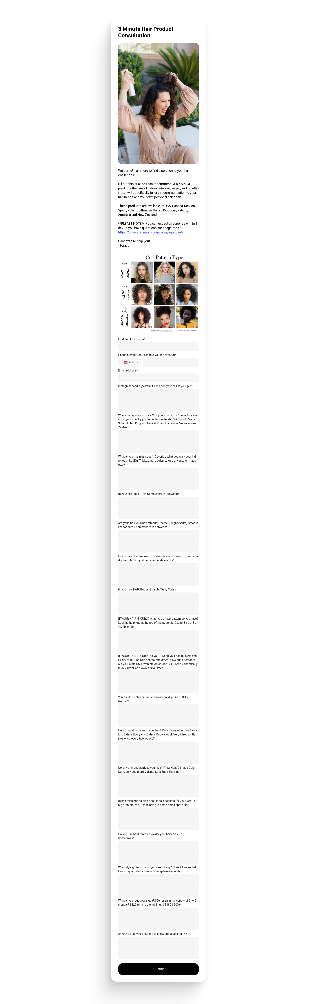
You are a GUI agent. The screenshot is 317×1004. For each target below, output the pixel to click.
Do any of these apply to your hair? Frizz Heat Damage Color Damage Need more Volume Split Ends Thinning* (157, 769)
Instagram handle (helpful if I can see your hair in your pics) (156, 386)
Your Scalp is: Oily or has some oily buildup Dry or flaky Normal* (153, 699)
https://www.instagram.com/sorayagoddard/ (150, 232)
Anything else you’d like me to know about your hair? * (152, 934)
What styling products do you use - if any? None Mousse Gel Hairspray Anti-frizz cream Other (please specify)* (157, 869)
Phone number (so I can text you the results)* (147, 355)
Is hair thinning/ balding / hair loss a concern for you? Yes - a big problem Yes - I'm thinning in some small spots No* (157, 803)
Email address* (128, 370)
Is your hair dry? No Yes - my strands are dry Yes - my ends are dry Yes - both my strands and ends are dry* (158, 558)
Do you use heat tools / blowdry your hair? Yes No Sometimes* (150, 836)
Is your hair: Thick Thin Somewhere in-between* (148, 494)
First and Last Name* (131, 339)
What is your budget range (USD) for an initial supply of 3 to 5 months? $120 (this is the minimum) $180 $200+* (157, 902)
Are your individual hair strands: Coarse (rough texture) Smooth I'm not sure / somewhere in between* (158, 525)
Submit (158, 969)
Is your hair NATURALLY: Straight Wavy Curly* (147, 589)
